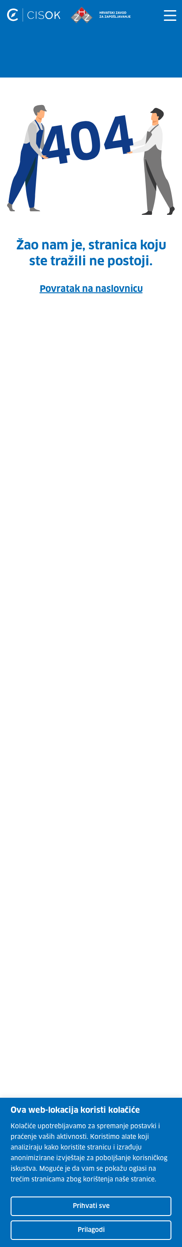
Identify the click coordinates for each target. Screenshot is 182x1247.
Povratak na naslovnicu (91, 289)
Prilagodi (91, 1230)
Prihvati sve (91, 1206)
